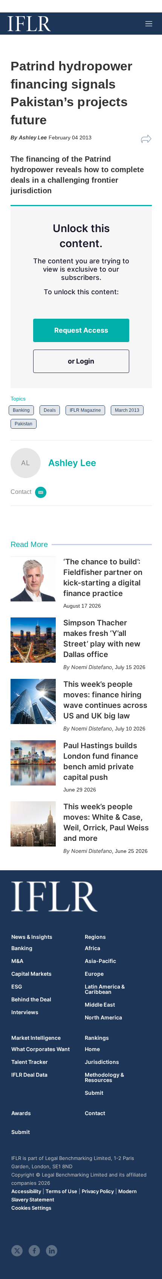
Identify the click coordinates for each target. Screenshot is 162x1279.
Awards (21, 1113)
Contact (95, 1113)
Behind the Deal (31, 999)
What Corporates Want (40, 1049)
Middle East (100, 1004)
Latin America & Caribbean (105, 989)
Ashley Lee (72, 462)
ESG (16, 986)
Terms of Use (61, 1191)
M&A (17, 961)
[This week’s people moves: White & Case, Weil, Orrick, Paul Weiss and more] (33, 824)
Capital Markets (31, 973)
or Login (81, 361)
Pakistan (23, 423)
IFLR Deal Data (29, 1074)
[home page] (29, 23)
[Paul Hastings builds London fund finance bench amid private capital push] (33, 762)
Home (92, 1049)
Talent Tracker (29, 1062)
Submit (94, 1093)
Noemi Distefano (91, 667)
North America (103, 1017)
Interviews (24, 1012)
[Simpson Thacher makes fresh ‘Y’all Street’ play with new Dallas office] (33, 640)
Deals (50, 410)
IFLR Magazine (85, 410)
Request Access (81, 330)
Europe (94, 973)
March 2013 (127, 410)
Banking (21, 410)
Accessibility (26, 1191)
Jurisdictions (102, 1062)
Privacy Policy (98, 1191)
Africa (92, 948)
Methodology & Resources (104, 1077)
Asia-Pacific (100, 961)
